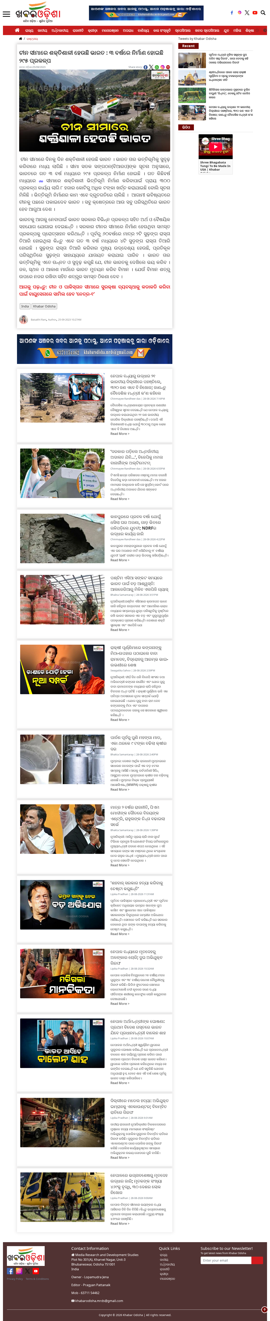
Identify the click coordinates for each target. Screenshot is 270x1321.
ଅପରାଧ (128, 30)
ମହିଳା (237, 30)
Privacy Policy (15, 1279)
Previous (257, 30)
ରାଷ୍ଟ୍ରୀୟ (32, 39)
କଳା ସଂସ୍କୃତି (162, 30)
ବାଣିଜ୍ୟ (143, 30)
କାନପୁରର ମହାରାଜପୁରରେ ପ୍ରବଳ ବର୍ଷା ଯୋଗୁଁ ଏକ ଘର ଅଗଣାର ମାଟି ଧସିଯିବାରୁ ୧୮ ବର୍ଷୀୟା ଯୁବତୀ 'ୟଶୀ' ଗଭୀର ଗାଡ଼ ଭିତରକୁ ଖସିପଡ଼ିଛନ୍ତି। (139, 550)
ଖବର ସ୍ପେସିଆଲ (207, 30)
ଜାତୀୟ (42, 30)
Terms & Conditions (37, 1279)
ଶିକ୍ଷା (249, 30)
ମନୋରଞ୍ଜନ (110, 30)
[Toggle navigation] (263, 12)
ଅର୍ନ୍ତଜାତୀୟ (60, 30)
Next (265, 30)
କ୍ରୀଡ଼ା (92, 30)
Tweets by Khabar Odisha (197, 38)
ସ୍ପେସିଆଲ (183, 30)
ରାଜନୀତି (78, 30)
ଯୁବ (226, 30)
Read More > (119, 433)
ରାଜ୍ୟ (29, 30)
